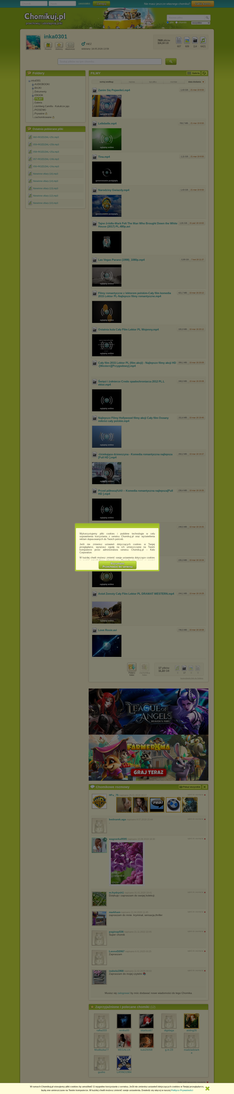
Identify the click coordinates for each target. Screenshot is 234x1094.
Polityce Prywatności (182, 1090)
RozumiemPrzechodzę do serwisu (118, 565)
